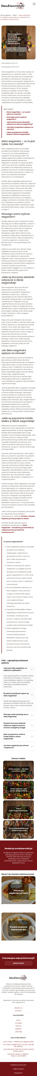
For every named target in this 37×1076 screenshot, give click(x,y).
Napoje (18, 1026)
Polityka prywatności (18, 1065)
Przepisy (18, 1029)
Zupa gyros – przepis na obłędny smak (18, 1042)
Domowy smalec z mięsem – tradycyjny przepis (18, 1055)
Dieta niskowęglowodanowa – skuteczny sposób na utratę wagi (18, 810)
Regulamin (18, 1073)
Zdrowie (18, 1032)
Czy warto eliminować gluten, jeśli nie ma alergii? (18, 1045)
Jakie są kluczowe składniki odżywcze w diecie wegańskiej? (20, 123)
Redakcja (18, 1008)
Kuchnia (18, 1023)
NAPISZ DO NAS (18, 963)
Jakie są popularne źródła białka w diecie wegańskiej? (18, 133)
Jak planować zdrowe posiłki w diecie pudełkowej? (18, 1050)
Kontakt (18, 1011)
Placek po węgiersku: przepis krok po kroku (18, 891)
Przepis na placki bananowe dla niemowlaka (18, 928)
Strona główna (5, 15)
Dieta (15, 15)
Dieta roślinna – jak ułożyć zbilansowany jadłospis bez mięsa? (18, 790)
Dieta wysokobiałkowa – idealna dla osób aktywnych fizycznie (18, 830)
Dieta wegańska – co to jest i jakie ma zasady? (19, 113)
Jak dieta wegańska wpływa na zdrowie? (20, 128)
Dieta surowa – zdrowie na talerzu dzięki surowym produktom (18, 770)
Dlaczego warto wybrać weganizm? (17, 118)
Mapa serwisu (18, 1069)
